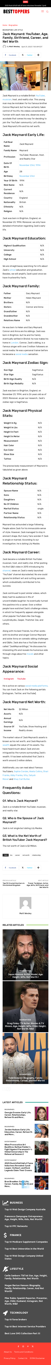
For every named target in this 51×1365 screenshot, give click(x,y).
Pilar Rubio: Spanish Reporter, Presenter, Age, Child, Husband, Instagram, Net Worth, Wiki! (26, 1301)
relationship (36, 855)
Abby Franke (16, 775)
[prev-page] (4, 1089)
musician (7, 99)
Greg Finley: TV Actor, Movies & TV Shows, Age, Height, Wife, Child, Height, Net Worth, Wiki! (25, 1026)
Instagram (9, 679)
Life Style (18, 30)
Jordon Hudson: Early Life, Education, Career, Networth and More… (18, 1132)
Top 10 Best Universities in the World (24, 1249)
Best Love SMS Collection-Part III (22, 1334)
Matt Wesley (14, 46)
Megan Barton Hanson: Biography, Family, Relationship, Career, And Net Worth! (24, 1288)
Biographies (13, 25)
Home (5, 25)
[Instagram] (23, 1346)
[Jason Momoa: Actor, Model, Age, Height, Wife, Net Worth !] (25, 954)
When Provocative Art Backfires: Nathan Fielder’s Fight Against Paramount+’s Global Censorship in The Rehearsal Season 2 (18, 1149)
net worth (25, 855)
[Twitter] (32, 1346)
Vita (25, 775)
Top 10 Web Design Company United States (24, 1257)
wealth (6, 745)
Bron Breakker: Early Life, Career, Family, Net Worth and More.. (19, 1184)
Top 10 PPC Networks (16, 1226)
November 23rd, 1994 (29, 165)
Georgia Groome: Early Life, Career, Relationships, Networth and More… (18, 1114)
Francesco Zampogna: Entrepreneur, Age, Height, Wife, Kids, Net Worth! (24, 1217)
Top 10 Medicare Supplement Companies (26, 1242)
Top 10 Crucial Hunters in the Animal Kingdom (14, 884)
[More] (38, 55)
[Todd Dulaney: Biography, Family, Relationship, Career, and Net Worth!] (25, 1058)
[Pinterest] (28, 1346)
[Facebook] (18, 1346)
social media (22, 354)
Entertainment (11, 1141)
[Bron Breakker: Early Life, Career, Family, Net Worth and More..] (41, 1183)
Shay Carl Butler (22, 779)
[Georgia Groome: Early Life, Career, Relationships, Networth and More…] (41, 1114)
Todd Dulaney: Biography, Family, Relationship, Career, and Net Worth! (25, 1079)
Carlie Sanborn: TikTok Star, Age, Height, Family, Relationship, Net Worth (26, 1277)
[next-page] (8, 1089)
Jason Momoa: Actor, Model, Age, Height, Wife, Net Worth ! (25, 975)
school (12, 270)
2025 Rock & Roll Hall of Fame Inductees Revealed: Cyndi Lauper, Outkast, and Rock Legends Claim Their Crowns (19, 1167)
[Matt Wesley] (5, 46)
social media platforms (36, 686)
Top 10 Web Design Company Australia (25, 1210)
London (14, 342)
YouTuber (40, 95)
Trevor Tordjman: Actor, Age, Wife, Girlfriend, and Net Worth (37, 885)
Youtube (21, 679)
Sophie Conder (21, 771)
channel (7, 570)
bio (11, 855)
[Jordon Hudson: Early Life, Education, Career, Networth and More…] (41, 1131)
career (17, 855)
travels (30, 654)
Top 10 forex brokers (16, 1320)
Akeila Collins (35, 771)
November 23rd (27, 176)
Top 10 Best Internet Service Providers (25, 1327)
